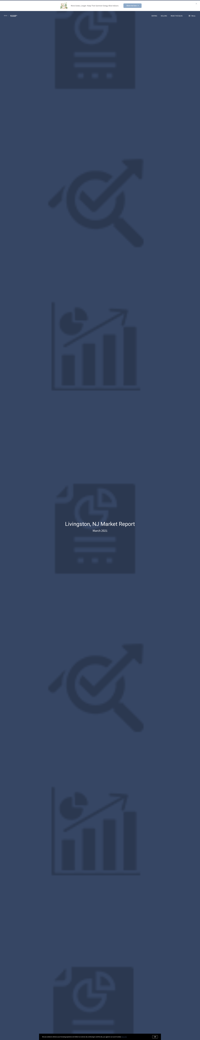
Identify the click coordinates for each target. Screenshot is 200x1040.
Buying (154, 16)
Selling (164, 16)
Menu (193, 16)
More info (124, 1037)
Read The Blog (176, 16)
